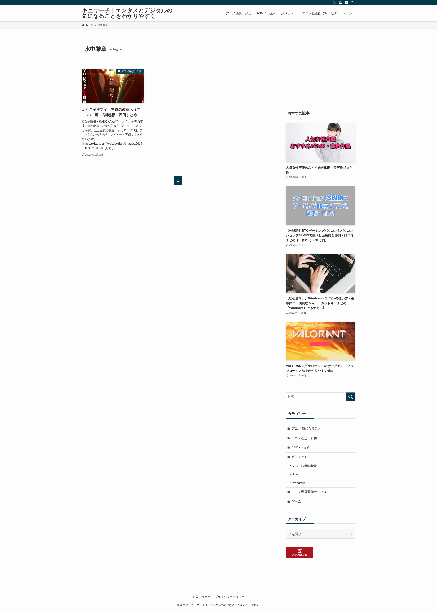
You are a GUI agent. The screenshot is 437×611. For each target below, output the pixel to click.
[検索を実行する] (350, 396)
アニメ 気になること (306, 428)
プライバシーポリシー (229, 596)
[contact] (346, 2)
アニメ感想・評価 (304, 438)
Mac (296, 474)
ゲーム (296, 501)
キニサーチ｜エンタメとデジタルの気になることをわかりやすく (127, 13)
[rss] (340, 2)
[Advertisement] (320, 72)
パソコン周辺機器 (305, 466)
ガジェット (299, 457)
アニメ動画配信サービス (309, 492)
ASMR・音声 (301, 447)
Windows (299, 483)
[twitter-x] (334, 2)
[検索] (352, 2)
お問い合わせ (201, 596)
